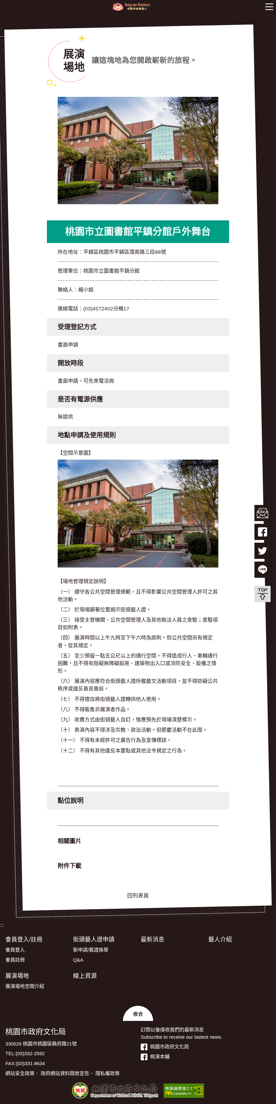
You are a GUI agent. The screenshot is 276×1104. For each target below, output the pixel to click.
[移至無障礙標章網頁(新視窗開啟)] (184, 1091)
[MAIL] (262, 513)
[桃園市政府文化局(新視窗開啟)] (115, 1090)
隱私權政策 (107, 1073)
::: (2, 17)
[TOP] (262, 594)
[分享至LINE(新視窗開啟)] (262, 570)
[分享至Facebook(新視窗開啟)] (262, 532)
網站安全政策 (19, 1073)
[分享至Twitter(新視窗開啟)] (262, 551)
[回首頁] (131, 7)
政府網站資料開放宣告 (65, 1073)
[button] (269, 7)
